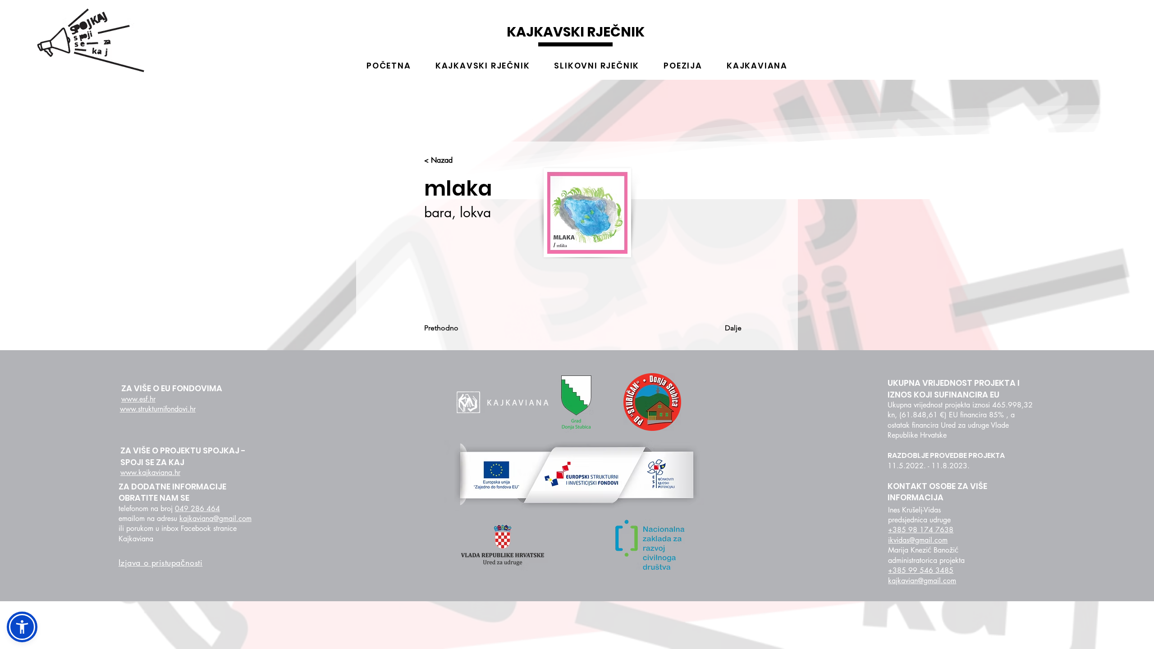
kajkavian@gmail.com (922, 580)
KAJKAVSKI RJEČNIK (576, 31)
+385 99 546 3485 (920, 570)
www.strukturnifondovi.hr (158, 409)
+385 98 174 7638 (920, 530)
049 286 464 (197, 508)
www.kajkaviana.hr (150, 472)
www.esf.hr (138, 399)
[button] (22, 627)
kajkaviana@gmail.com (215, 518)
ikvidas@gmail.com (918, 540)
